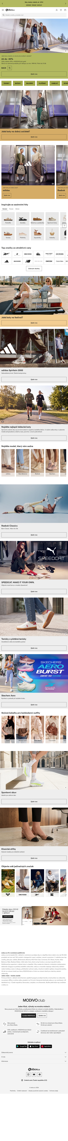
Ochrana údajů (53, 1091)
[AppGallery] (46, 1046)
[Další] (65, 3)
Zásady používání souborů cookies (38, 1091)
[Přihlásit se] (57, 10)
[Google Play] (22, 1046)
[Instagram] (28, 1074)
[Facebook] (40, 1074)
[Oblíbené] (61, 10)
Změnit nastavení (22, 1091)
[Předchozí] (2, 3)
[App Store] (34, 1046)
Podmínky (13, 1091)
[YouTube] (34, 1074)
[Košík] (65, 10)
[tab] (4, 209)
